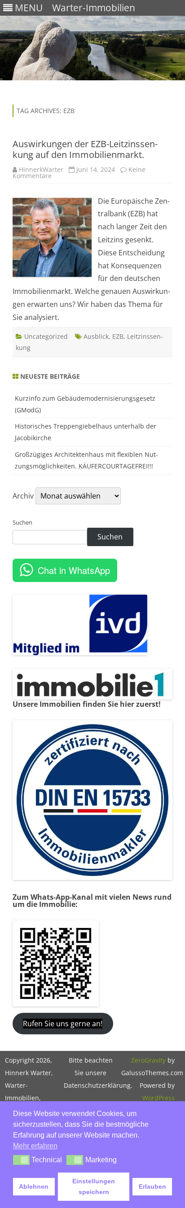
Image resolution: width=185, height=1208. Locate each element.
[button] (21, 1160)
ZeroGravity (148, 1060)
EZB (117, 336)
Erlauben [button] (152, 1186)
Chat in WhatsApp (74, 570)
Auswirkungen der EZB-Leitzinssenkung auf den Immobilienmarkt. (85, 149)
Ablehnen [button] (33, 1186)
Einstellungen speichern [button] (93, 1186)
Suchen (22, 522)
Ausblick (96, 336)
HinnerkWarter (41, 169)
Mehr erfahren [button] (35, 1146)
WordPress (158, 1098)
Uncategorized (46, 336)
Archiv (23, 496)
